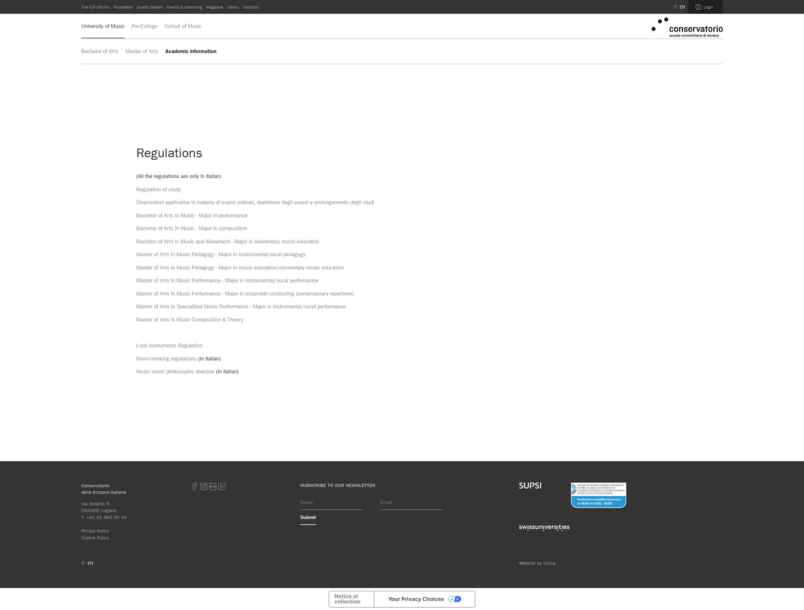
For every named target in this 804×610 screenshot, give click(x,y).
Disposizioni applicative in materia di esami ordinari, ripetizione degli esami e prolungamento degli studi (255, 202)
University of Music (103, 26)
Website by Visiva (537, 563)
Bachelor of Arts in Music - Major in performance (191, 215)
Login (708, 6)
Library (233, 6)
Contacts (250, 6)
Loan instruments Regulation (169, 345)
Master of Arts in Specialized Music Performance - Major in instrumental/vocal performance (241, 306)
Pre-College (145, 26)
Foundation (123, 6)
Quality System (150, 6)
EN (682, 7)
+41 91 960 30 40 (106, 517)
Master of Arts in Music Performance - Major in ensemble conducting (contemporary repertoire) (245, 293)
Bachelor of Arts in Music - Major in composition (191, 228)
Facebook (194, 486)
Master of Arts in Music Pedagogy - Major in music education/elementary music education (240, 267)
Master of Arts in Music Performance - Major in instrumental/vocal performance (227, 280)
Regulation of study (158, 189)
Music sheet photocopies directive (175, 371)
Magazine (214, 6)
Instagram (204, 486)
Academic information (190, 51)
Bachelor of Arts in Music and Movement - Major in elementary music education (227, 241)
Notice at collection (347, 599)
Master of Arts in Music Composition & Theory (189, 319)
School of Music (183, 26)
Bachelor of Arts (99, 51)
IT (675, 7)
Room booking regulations (166, 358)
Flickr (213, 486)
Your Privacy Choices (416, 599)
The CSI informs (95, 6)
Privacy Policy (95, 531)
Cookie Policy (95, 538)
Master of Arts (141, 51)
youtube (222, 486)
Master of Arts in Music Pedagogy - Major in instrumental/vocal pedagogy (220, 254)
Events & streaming (184, 6)
